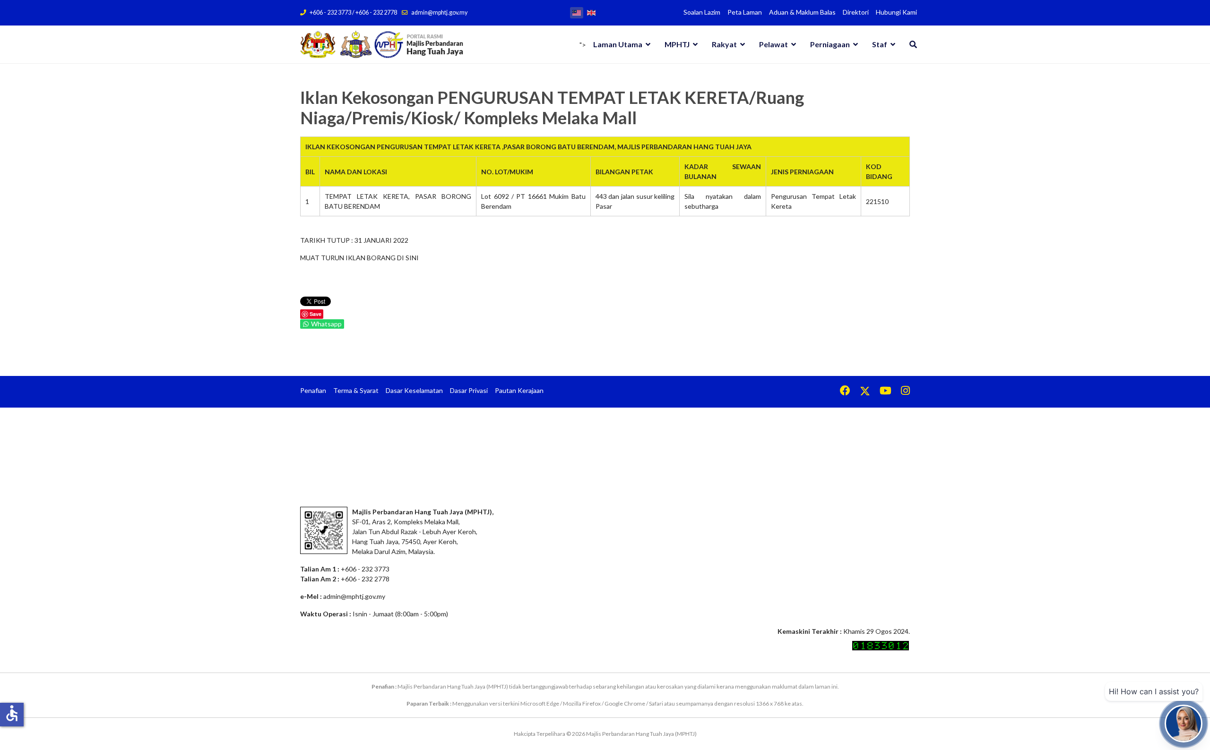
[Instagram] (905, 392)
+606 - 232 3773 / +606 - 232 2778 (353, 12)
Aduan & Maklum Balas (802, 12)
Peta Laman (744, 12)
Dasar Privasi (469, 390)
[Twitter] (865, 392)
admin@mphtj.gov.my (439, 12)
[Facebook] (845, 392)
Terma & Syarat (356, 390)
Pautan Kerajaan (519, 390)
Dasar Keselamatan (414, 390)
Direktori (856, 12)
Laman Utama (617, 44)
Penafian (313, 390)
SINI (412, 258)
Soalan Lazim (701, 12)
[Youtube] (885, 392)
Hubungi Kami (896, 12)
